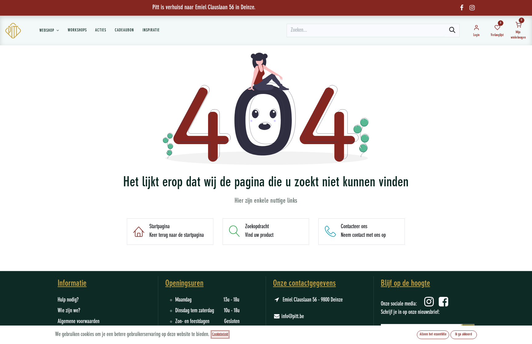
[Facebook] (462, 7)
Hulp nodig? (68, 300)
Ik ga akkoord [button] (463, 334)
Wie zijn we (68, 311)
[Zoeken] (452, 30)
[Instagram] (472, 7)
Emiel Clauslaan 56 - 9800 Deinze (313, 300)
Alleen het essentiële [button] (433, 334)
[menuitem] (49, 30)
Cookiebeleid (220, 334)
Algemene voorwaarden (78, 321)
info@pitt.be (292, 316)
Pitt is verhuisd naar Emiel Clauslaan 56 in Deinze (203, 8)
